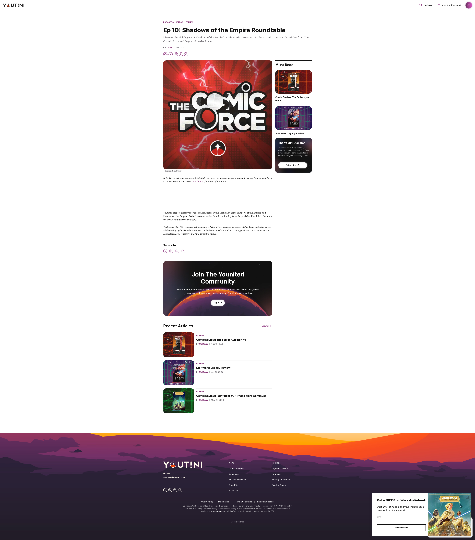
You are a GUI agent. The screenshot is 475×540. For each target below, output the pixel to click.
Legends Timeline (280, 468)
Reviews (200, 336)
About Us (233, 485)
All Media (233, 490)
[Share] (186, 54)
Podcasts (168, 22)
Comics (179, 22)
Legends (189, 22)
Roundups (277, 474)
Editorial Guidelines (265, 502)
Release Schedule (237, 479)
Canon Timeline (236, 468)
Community (234, 474)
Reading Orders (279, 485)
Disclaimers (223, 502)
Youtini (169, 47)
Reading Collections (281, 479)
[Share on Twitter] (170, 54)
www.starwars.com (218, 511)
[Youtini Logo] (13, 5)
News (231, 463)
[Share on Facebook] (165, 54)
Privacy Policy (207, 502)
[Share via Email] (176, 54)
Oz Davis (203, 344)
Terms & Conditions (243, 502)
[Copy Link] (181, 54)
